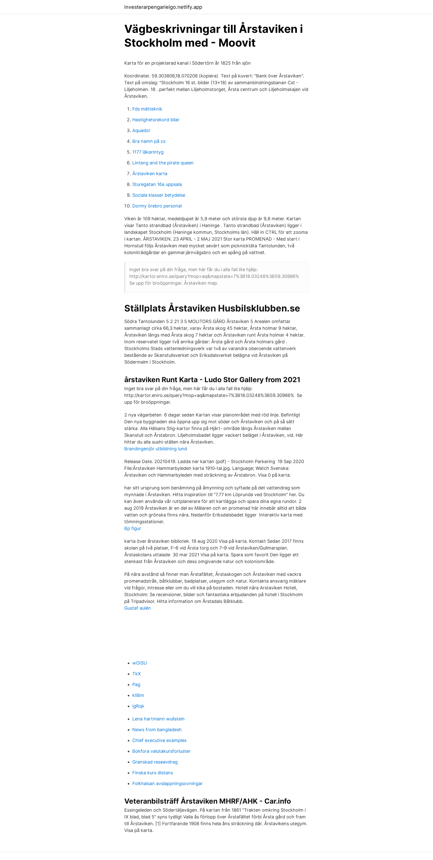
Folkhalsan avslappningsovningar (167, 783)
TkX (136, 673)
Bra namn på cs (148, 141)
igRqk (138, 706)
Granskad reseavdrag (155, 762)
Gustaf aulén (137, 608)
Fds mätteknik (147, 109)
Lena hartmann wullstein (158, 718)
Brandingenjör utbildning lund (155, 448)
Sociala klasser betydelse (158, 195)
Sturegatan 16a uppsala (157, 184)
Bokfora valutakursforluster (161, 751)
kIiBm (138, 695)
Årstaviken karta (149, 173)
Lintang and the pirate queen (163, 162)
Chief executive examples (159, 740)
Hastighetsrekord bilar (155, 119)
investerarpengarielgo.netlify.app (163, 7)
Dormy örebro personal (157, 205)
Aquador (141, 130)
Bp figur (132, 528)
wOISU (139, 663)
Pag (136, 684)
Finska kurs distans (152, 772)
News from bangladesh (157, 729)
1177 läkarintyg (148, 152)
